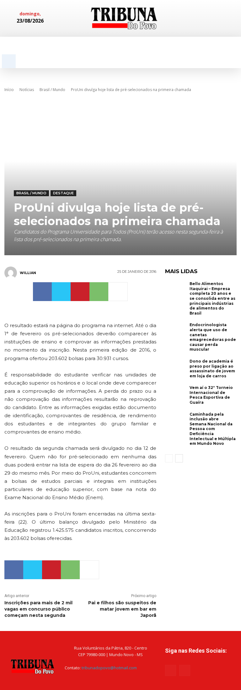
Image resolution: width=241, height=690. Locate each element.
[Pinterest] (80, 291)
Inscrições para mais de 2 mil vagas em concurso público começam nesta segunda (38, 609)
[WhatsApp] (98, 291)
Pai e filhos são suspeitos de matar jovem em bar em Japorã (122, 609)
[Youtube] (184, 670)
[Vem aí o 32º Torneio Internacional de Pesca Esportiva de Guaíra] (175, 395)
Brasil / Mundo (52, 89)
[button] (9, 61)
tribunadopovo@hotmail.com (109, 668)
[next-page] (179, 458)
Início (9, 89)
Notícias (26, 89)
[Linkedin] (215, 18)
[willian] (11, 273)
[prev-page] (169, 458)
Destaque (63, 193)
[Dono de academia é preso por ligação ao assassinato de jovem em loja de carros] (175, 368)
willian (28, 273)
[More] (118, 291)
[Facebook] (206, 18)
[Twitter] (61, 291)
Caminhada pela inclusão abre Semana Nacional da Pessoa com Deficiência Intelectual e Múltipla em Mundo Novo (213, 429)
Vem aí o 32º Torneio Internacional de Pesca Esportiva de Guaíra (211, 395)
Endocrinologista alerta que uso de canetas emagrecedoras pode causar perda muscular (213, 337)
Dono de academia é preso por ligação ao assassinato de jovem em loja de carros (212, 368)
